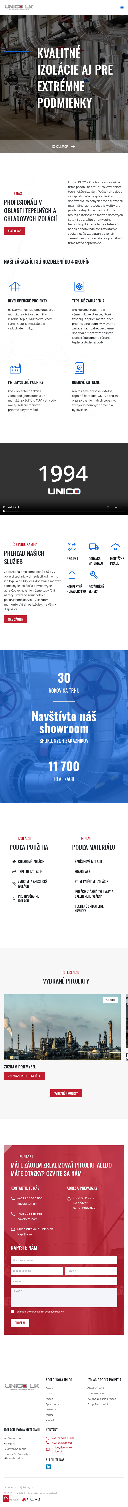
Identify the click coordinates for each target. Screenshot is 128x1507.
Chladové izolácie (96, 1388)
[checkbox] (12, 1311)
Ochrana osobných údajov (18, 1487)
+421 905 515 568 (62, 1443)
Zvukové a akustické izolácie (102, 1398)
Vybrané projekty (66, 1093)
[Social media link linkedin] (48, 1466)
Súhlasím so (40, 1311)
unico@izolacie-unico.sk (62, 1449)
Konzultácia (60, 146)
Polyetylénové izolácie (15, 1448)
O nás (49, 1393)
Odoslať (20, 1323)
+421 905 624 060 (63, 1438)
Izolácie (49, 1398)
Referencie (51, 1409)
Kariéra (49, 1414)
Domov (49, 1388)
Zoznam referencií (22, 1076)
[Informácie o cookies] (6, 1498)
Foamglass (9, 1443)
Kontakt (50, 1420)
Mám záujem (15, 619)
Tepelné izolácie (96, 1393)
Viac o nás (14, 231)
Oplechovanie (53, 1404)
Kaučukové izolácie (13, 1438)
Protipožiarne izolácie (98, 1404)
